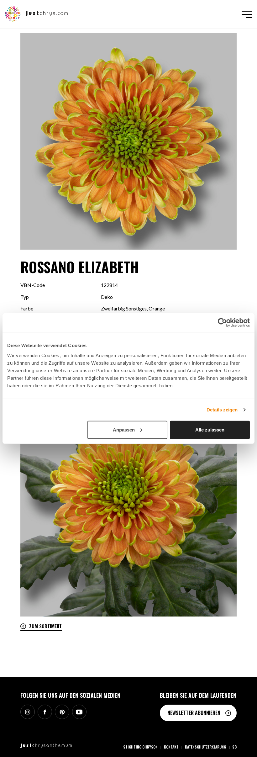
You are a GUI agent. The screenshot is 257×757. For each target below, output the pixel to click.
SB (234, 746)
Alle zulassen (209, 429)
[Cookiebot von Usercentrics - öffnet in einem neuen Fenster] (222, 322)
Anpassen (124, 429)
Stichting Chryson (140, 746)
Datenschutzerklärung (205, 746)
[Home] (36, 13)
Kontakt (171, 746)
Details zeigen (222, 409)
